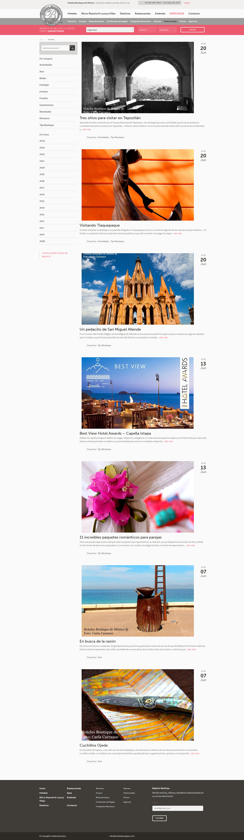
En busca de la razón (98, 641)
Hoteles (72, 13)
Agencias (193, 21)
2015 (41, 201)
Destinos (125, 13)
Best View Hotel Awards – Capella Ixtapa (115, 433)
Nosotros (72, 21)
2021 (41, 161)
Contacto (194, 13)
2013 (41, 214)
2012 (41, 221)
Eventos (43, 91)
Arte (41, 71)
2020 (42, 167)
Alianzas (157, 21)
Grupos (82, 21)
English (187, 3)
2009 (42, 241)
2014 (41, 207)
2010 (41, 234)
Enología (44, 85)
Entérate (160, 13)
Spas (69, 793)
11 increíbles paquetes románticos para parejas (121, 537)
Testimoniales (170, 21)
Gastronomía (46, 105)
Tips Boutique (46, 125)
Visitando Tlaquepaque (100, 225)
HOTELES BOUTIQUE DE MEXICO (55, 254)
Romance (44, 118)
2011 (41, 228)
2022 (42, 154)
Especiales (177, 13)
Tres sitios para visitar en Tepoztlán (110, 118)
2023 (42, 147)
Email (156, 802)
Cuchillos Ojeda (94, 745)
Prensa (182, 21)
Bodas (42, 78)
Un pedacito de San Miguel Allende (110, 329)
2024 (42, 141)
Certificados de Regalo (117, 21)
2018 (41, 181)
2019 (41, 174)
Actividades (45, 65)
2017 (41, 187)
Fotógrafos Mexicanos (140, 21)
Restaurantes (143, 13)
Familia (43, 98)
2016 (41, 194)
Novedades (45, 111)
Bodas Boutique (96, 21)
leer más (87, 129)
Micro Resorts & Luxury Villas (98, 13)
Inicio (41, 39)
